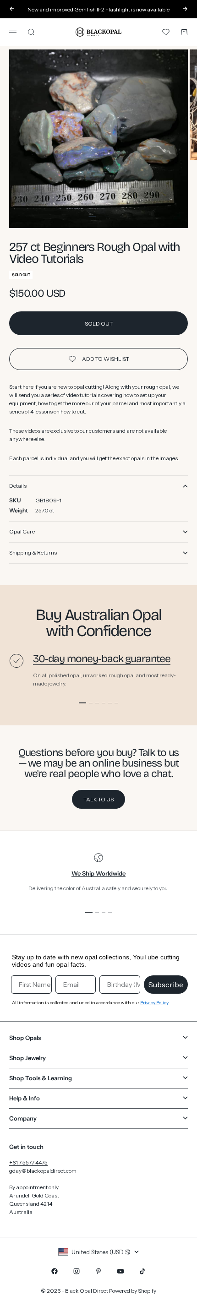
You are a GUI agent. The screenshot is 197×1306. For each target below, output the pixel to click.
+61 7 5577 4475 (28, 1162)
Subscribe (165, 984)
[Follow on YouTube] (120, 1271)
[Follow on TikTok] (142, 1271)
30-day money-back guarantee (101, 659)
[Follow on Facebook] (54, 1271)
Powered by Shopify (132, 1290)
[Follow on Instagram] (76, 1271)
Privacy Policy (154, 1003)
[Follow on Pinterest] (98, 1271)
